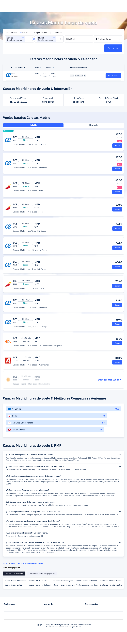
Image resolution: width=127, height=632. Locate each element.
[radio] (11, 33)
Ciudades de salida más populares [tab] (42, 574)
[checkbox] (58, 33)
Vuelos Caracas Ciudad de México (88, 585)
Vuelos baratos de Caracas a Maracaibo (17, 581)
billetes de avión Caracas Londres (64, 585)
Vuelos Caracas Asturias (38, 581)
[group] (19, 39)
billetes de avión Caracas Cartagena (112, 581)
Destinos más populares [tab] (14, 574)
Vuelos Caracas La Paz (13, 585)
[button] (23, 37)
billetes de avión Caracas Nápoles (112, 585)
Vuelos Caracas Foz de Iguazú (40, 585)
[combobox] (26, 39)
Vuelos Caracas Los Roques (86, 581)
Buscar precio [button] (113, 75)
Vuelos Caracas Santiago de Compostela (64, 581)
